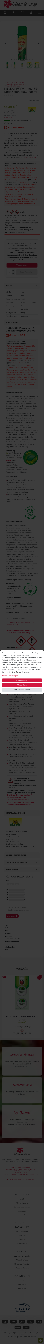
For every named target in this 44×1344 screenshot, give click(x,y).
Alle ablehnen (22, 685)
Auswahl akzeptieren (22, 689)
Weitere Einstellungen (10, 676)
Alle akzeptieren (22, 680)
